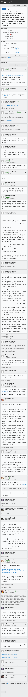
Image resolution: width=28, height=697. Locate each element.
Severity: (7, 38)
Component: (6, 32)
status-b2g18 (4, 637)
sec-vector (8, 505)
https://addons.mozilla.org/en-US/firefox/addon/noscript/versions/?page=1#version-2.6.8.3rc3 (13, 571)
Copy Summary (16, 5)
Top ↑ (3, 692)
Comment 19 (7, 625)
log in (8, 683)
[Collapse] (25, 69)
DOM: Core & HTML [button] (14, 32)
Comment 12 (7, 386)
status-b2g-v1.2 (4, 656)
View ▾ (24, 5)
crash (7, 107)
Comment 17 (7, 562)
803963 (8, 122)
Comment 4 (7, 162)
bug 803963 (5, 95)
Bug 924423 (9, 9)
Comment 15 (7, 479)
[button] (24, 2)
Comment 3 (7, 147)
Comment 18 (7, 608)
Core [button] (11, 30)
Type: (7, 34)
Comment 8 (7, 213)
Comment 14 (7, 452)
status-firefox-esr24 (5, 657)
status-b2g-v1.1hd (5, 654)
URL (9, 57)
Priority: (7, 36)
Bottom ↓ (12, 65)
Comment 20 (7, 641)
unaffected (17, 48)
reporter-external (10, 680)
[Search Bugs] (19, 2)
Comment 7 (7, 198)
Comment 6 (7, 185)
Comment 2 (7, 135)
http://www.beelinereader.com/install (13, 75)
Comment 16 (7, 521)
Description (7, 70)
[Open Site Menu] (2, 2)
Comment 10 (7, 357)
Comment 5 (7, 173)
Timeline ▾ (24, 65)
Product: (7, 30)
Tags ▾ (17, 65)
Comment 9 (7, 272)
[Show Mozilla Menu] (5, 2)
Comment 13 (7, 401)
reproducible (9, 120)
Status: (7, 43)
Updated (6, 102)
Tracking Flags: (4, 45)
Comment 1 (7, 90)
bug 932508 (10, 645)
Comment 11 (7, 372)
